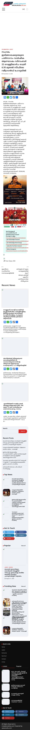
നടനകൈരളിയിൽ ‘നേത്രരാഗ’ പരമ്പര (16, 701)
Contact (4, 659)
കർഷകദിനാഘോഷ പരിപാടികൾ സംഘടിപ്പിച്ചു (19, 602)
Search (5, 428)
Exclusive (4, 653)
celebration (5, 49)
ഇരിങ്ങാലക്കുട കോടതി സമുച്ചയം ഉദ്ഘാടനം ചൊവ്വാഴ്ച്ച (18, 687)
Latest (11, 49)
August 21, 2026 (10, 578)
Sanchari (4, 656)
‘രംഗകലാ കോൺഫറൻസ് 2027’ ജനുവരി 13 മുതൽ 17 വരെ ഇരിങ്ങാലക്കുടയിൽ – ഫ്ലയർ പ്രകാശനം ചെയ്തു (14, 462)
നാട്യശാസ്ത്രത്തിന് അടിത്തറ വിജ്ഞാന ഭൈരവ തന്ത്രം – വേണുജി (18, 492)
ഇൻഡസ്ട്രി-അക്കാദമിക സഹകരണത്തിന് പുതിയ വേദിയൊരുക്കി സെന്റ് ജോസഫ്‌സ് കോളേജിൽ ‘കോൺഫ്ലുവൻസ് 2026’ (19, 503)
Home (3, 647)
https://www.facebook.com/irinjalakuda (16, 238)
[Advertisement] (15, 28)
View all (23, 545)
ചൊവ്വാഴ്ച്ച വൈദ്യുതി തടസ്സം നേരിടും (17, 694)
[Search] (27, 9)
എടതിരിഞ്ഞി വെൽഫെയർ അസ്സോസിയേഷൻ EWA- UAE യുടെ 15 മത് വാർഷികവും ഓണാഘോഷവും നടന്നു (13, 406)
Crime (3, 662)
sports (11, 567)
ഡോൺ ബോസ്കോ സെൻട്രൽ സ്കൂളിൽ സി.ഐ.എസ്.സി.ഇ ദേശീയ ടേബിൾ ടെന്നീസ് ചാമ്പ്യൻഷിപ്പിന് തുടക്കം (14, 442)
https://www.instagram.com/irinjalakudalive (17, 251)
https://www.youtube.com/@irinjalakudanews (17, 247)
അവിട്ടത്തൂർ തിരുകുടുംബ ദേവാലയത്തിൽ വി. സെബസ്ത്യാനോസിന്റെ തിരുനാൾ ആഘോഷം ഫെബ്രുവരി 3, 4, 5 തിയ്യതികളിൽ (14, 362)
